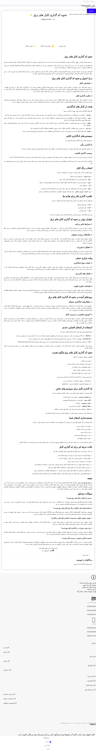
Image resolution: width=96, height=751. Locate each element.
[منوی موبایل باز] (66, 2)
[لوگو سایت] (48, 2)
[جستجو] (29, 2)
